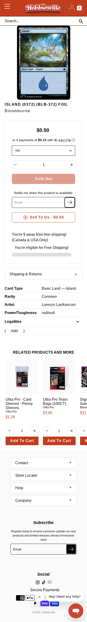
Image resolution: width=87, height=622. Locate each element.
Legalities (13, 322)
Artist (9, 305)
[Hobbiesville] (43, 8)
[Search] (81, 21)
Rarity (10, 296)
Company (23, 500)
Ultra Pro (11, 411)
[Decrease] (15, 164)
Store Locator (26, 475)
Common (49, 296)
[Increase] (71, 164)
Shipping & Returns (26, 274)
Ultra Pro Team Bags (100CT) (55, 401)
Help (19, 488)
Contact (21, 463)
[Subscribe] (69, 202)
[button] (43, 140)
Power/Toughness (21, 313)
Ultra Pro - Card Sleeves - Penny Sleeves (19, 403)
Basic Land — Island (59, 288)
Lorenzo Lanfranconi (59, 305)
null (45, 313)
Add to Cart (22, 441)
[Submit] (71, 549)
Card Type (14, 288)
